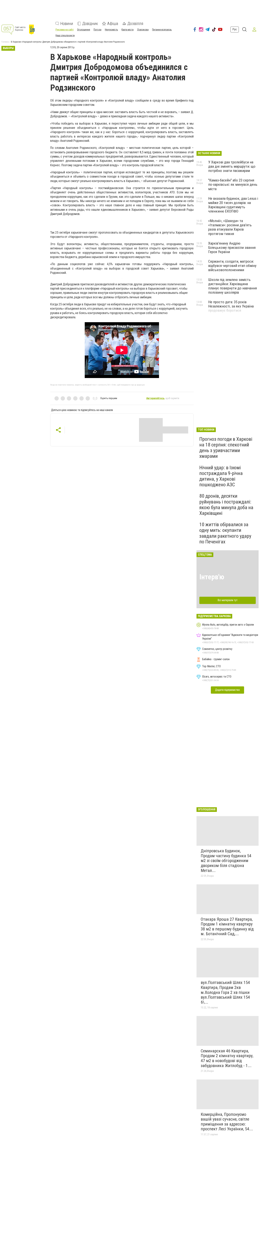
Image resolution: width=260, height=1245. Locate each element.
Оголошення (83, 29)
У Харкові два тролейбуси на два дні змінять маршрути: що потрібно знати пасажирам (231, 166)
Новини (66, 23)
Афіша (112, 23)
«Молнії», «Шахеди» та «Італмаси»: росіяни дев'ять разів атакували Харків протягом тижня (230, 227)
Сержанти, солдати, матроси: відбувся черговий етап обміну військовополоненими (232, 265)
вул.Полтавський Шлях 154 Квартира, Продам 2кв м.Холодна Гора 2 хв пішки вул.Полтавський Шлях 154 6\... (225, 992)
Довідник (90, 23)
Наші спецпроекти (65, 35)
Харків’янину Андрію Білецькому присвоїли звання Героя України (232, 247)
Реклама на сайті (65, 29)
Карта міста (128, 29)
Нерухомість (111, 29)
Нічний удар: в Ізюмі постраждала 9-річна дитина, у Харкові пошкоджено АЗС (221, 476)
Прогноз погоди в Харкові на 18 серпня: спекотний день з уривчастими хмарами (225, 447)
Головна (5, 42)
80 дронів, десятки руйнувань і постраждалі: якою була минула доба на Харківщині (226, 504)
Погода (97, 29)
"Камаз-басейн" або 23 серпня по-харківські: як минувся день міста (232, 184)
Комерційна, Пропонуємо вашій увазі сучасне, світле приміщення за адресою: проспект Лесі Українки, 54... (227, 1122)
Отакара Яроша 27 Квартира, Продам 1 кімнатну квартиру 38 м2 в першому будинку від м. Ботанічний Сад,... (227, 926)
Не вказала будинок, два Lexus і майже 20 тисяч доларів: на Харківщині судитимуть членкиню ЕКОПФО (233, 204)
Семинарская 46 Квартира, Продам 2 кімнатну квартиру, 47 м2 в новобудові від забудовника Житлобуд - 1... (227, 1058)
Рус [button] (234, 29)
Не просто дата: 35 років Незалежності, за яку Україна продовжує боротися (231, 306)
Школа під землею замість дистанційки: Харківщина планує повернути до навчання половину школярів (232, 286)
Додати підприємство (227, 690)
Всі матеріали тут (228, 600)
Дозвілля (135, 23)
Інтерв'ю (211, 577)
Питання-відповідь (162, 29)
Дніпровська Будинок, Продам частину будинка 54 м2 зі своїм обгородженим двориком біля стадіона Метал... (226, 860)
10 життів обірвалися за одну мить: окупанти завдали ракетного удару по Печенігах (225, 533)
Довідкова (143, 29)
